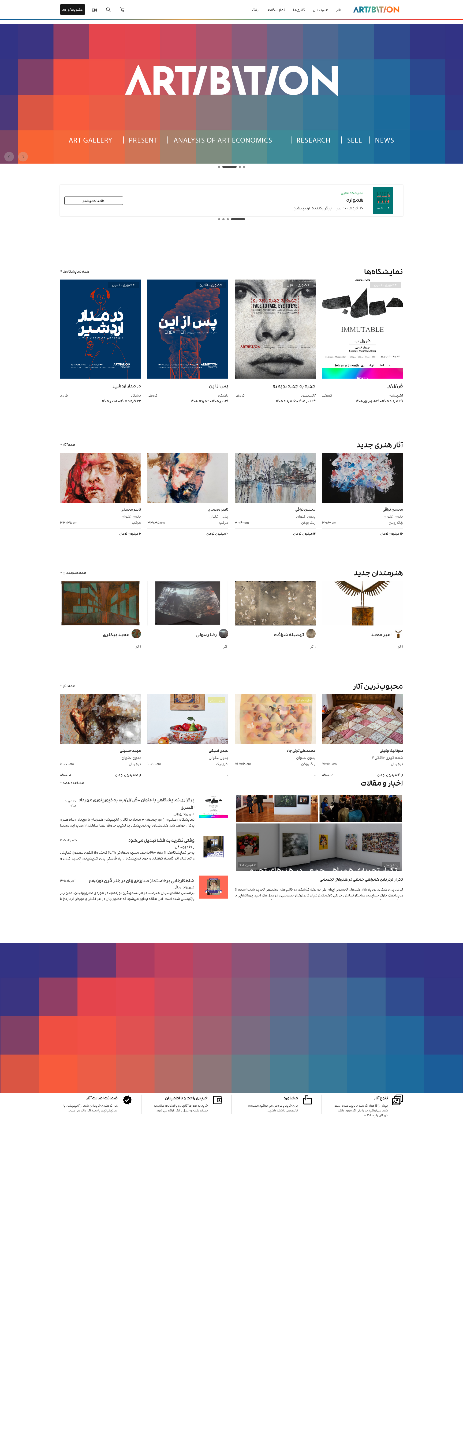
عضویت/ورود (72, 9)
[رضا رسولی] (187, 604)
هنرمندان (320, 9)
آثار (338, 9)
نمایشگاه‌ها (276, 9)
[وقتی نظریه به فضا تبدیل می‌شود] (213, 853)
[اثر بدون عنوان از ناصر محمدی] (187, 478)
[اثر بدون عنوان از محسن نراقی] (362, 478)
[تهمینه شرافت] (275, 604)
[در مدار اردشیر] (100, 377)
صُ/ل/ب (394, 385)
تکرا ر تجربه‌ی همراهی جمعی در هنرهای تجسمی (361, 879)
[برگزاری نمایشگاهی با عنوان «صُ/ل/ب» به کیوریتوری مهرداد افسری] (213, 813)
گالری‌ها (299, 9)
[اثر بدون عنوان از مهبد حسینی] (100, 719)
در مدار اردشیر (127, 385)
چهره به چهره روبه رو (294, 385)
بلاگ (255, 9)
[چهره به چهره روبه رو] (275, 377)
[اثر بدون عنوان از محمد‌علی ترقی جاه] (275, 719)
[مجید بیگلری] (100, 604)
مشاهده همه (73, 782)
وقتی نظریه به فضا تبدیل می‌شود (161, 839)
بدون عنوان (393, 516)
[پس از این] (187, 377)
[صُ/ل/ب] (362, 377)
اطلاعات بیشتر (94, 200)
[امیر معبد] (362, 604)
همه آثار (69, 444)
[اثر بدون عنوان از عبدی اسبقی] (187, 719)
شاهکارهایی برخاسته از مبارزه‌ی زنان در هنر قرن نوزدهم (142, 880)
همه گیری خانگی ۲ (387, 757)
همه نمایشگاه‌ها (76, 271)
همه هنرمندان (74, 572)
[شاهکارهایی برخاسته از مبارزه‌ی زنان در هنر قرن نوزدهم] (213, 894)
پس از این (218, 385)
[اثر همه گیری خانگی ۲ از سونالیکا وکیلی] (362, 719)
